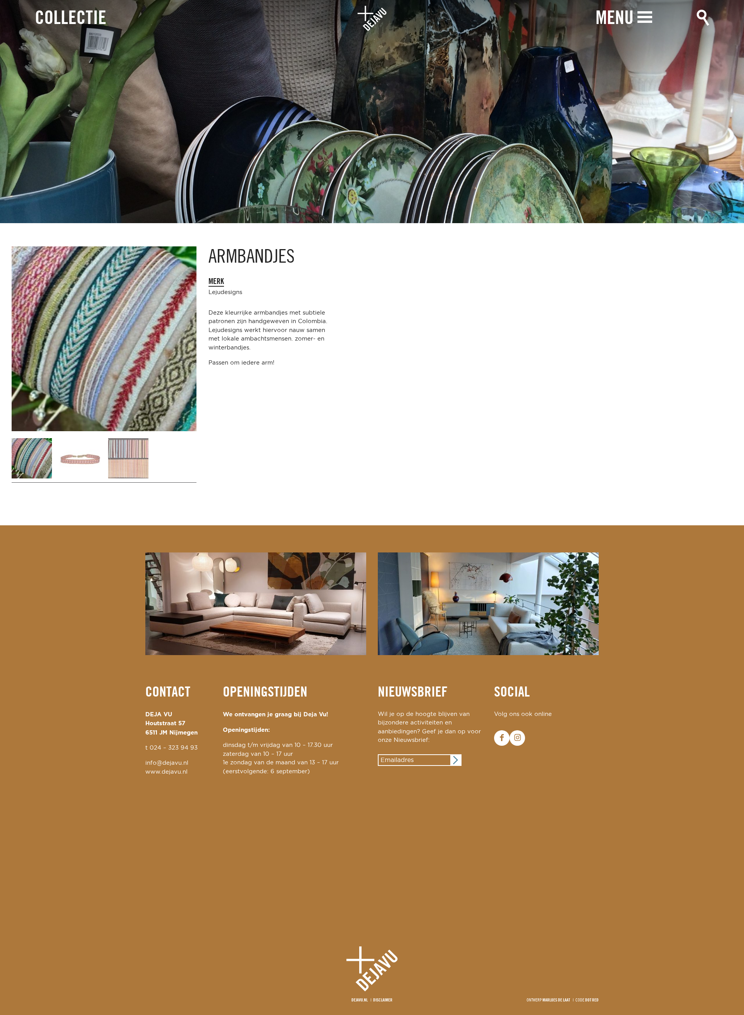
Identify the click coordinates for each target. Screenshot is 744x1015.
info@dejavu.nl (166, 763)
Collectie (70, 18)
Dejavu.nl (359, 1000)
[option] (372, 111)
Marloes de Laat (556, 1000)
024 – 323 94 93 (174, 748)
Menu (615, 18)
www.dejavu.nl (166, 772)
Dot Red (592, 1000)
